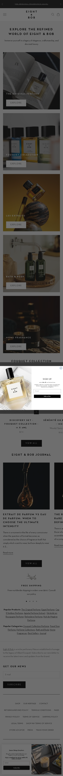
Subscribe (47, 396)
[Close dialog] (61, 368)
